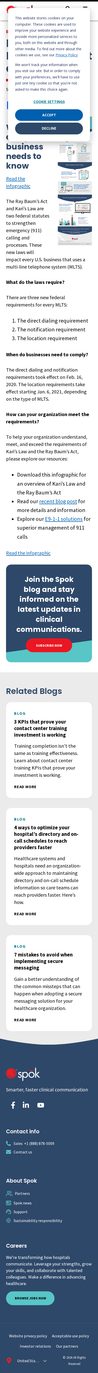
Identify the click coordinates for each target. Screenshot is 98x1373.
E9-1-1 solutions (64, 518)
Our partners (67, 1346)
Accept (49, 115)
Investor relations (35, 1346)
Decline (49, 128)
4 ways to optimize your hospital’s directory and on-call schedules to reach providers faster (46, 837)
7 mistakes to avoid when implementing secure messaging (43, 961)
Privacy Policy (67, 55)
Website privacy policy (28, 1335)
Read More (25, 786)
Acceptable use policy (70, 1335)
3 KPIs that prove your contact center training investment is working (40, 728)
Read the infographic (28, 553)
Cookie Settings (49, 101)
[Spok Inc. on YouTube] (41, 1105)
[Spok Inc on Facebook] (12, 1105)
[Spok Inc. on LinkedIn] (26, 1105)
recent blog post (58, 501)
